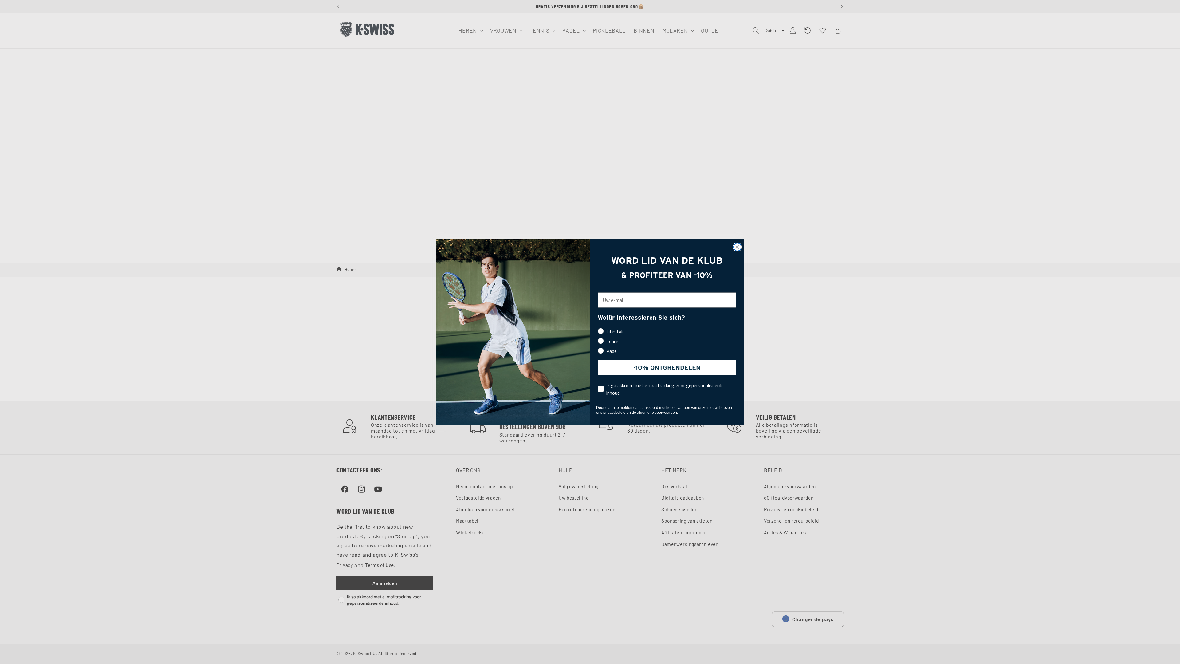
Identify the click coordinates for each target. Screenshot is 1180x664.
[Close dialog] (737, 247)
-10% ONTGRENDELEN (667, 367)
